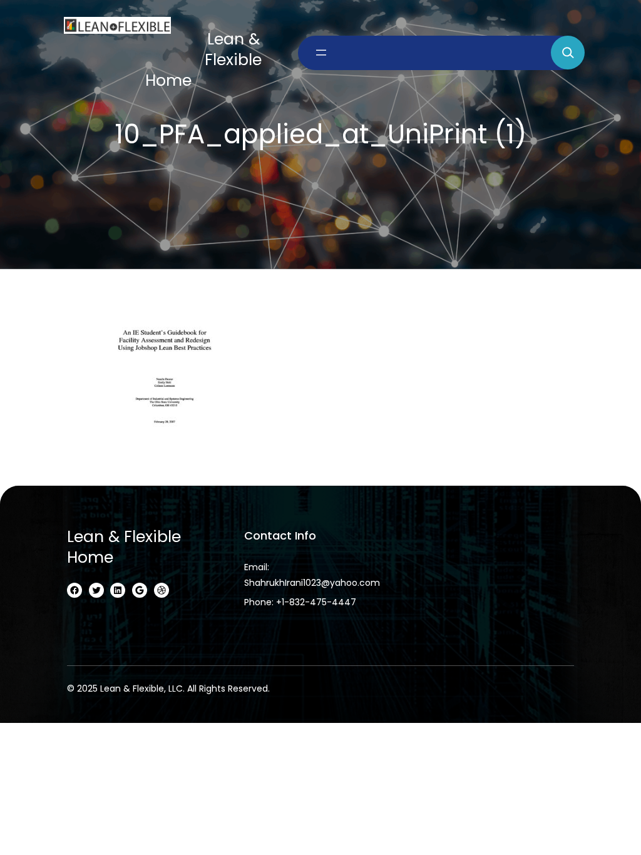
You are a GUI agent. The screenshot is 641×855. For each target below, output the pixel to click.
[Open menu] (321, 52)
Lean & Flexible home (124, 547)
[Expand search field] (568, 52)
